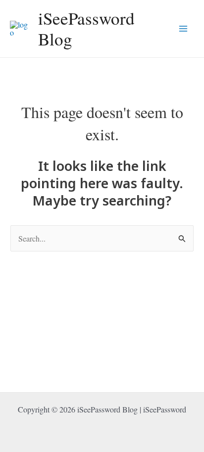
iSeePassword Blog (86, 28)
